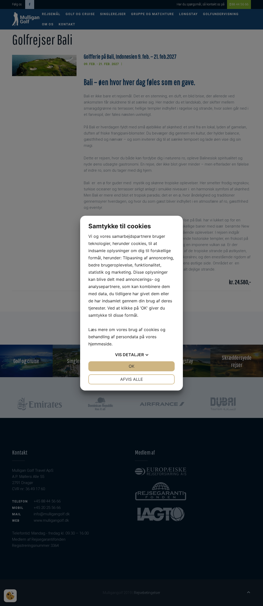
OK (131, 366)
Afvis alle (131, 379)
